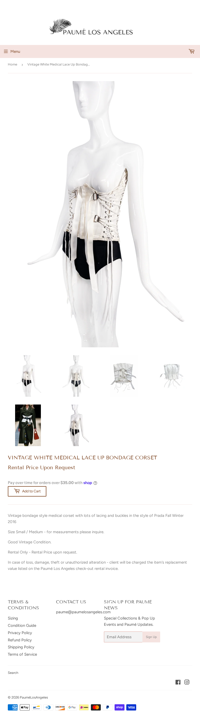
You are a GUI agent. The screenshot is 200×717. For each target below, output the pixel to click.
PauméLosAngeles (34, 697)
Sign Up (151, 637)
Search (13, 673)
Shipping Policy (21, 647)
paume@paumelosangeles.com (83, 612)
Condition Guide (22, 625)
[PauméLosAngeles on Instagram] (187, 683)
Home (12, 64)
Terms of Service (22, 654)
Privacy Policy (20, 632)
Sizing (13, 618)
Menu (15, 51)
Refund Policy (20, 640)
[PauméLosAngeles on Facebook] (178, 683)
